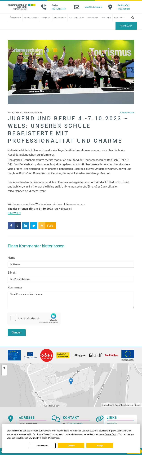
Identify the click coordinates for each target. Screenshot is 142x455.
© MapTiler (107, 404)
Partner (106, 17)
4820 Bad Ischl (124, 9)
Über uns (14, 17)
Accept (100, 445)
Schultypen (30, 17)
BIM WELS (14, 213)
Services (92, 17)
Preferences (42, 445)
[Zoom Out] (4, 373)
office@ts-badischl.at (93, 7)
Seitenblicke (76, 17)
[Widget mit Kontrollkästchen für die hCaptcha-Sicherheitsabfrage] (34, 318)
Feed (50, 225)
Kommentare (127, 112)
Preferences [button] (53, 438)
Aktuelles (59, 17)
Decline (71, 445)
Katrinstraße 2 (124, 5)
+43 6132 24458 (59, 9)
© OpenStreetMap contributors (127, 404)
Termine (45, 17)
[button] (126, 26)
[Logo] (22, 7)
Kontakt (119, 17)
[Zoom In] (4, 367)
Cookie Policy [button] (111, 434)
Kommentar (15, 287)
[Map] (71, 385)
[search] (132, 17)
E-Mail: (12, 272)
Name (11, 257)
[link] (15, 18)
